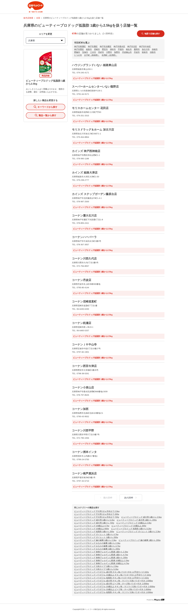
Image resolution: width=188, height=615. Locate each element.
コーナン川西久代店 (84, 258)
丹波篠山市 (127, 52)
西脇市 (77, 52)
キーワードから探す (47, 107)
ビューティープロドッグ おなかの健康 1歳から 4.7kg (97, 546)
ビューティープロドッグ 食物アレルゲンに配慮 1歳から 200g (101, 557)
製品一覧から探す (47, 115)
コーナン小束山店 (83, 387)
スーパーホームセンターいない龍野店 (95, 86)
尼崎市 (97, 49)
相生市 (129, 49)
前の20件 (107, 498)
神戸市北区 (132, 46)
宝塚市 (85, 52)
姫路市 (89, 49)
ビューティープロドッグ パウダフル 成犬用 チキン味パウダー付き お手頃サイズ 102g (111, 572)
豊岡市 (137, 49)
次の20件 (128, 498)
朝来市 (145, 52)
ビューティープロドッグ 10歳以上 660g (91, 529)
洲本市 (113, 49)
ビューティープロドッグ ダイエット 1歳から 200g (96, 537)
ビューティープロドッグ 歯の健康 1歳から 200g (139, 540)
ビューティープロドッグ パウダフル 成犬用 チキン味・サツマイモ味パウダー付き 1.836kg (113, 581)
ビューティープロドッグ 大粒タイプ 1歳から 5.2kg (96, 569)
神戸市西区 (79, 49)
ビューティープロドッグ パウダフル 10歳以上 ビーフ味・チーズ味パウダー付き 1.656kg (112, 589)
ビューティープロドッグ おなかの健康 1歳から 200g (97, 549)
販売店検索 (28, 18)
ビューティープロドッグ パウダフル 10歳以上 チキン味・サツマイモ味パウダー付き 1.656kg (114, 586)
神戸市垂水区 (119, 46)
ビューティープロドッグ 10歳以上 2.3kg (133, 523)
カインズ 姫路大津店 (85, 172)
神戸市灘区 (93, 46)
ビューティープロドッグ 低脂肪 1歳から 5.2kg (131, 529)
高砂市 (101, 52)
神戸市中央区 (145, 46)
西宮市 (105, 49)
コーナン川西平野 (83, 430)
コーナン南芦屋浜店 (84, 473)
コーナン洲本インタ (84, 451)
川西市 (109, 52)
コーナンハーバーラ (84, 236)
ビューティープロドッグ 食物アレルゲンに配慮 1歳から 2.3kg (101, 552)
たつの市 (78, 55)
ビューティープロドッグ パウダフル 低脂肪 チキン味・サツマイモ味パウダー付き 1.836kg (113, 592)
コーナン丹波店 (81, 279)
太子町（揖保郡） (92, 55)
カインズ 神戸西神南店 (86, 151)
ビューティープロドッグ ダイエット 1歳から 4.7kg (96, 534)
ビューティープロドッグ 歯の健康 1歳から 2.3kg (95, 540)
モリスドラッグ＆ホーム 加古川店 (93, 129)
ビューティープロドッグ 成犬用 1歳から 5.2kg (94, 520)
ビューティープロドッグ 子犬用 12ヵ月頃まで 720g (96, 517)
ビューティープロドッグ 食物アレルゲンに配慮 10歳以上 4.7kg (101, 563)
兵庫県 (31, 40)
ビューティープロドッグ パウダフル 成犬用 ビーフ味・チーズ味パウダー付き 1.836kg (111, 583)
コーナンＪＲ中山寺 (84, 344)
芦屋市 (121, 49)
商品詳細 (45, 76)
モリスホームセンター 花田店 (90, 108)
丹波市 (137, 52)
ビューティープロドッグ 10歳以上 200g (128, 526)
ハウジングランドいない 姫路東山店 (94, 65)
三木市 (93, 52)
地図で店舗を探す (152, 34)
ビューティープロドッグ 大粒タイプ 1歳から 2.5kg (96, 566)
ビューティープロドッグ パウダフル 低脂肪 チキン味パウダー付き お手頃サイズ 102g (111, 578)
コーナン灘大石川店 (84, 215)
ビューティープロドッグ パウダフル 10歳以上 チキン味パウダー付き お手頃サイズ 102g (112, 575)
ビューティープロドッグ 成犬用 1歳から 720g (94, 523)
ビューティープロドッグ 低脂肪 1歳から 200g (94, 531)
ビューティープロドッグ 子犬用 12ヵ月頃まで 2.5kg (96, 511)
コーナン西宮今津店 (84, 365)
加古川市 (146, 49)
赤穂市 (155, 49)
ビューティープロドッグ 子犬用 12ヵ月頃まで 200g (96, 514)
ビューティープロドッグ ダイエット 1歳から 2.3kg (138, 531)
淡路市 (153, 52)
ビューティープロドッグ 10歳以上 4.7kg (91, 526)
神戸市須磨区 (105, 46)
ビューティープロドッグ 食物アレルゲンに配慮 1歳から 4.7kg (101, 555)
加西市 (117, 52)
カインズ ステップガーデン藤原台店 (94, 193)
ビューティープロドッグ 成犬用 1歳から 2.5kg (141, 517)
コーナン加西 (80, 408)
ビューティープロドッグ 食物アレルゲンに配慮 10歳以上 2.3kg (101, 560)
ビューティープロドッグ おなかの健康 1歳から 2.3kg (97, 543)
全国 (38, 18)
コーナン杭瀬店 (81, 322)
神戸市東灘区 (80, 46)
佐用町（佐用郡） (109, 55)
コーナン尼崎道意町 (84, 301)
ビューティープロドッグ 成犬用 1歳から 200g (137, 520)
